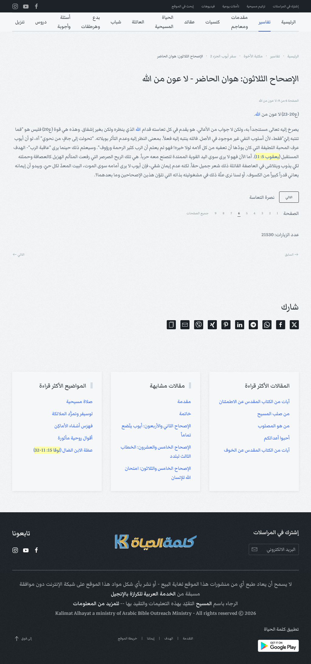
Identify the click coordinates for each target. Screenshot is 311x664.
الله (258, 114)
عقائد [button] (189, 21)
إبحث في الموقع (183, 6)
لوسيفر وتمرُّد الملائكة (72, 413)
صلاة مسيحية (79, 401)
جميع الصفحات (197, 213)
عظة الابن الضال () (63, 450)
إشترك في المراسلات (286, 6)
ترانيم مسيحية (256, 6)
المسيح (204, 604)
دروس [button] (41, 21)
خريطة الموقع (127, 638)
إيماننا (151, 638)
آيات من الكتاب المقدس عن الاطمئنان (254, 401)
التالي (288, 197)
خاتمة (185, 413)
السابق (289, 254)
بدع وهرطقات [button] (90, 22)
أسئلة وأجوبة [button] (63, 22)
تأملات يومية (230, 6)
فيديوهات (208, 6)
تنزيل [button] (20, 21)
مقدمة (184, 401)
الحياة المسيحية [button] (164, 22)
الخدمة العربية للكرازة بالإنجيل (143, 594)
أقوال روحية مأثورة (75, 438)
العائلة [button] (138, 21)
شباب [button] (116, 21)
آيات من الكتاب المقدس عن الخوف (257, 450)
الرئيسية (288, 21)
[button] (171, 324)
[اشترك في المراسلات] (254, 549)
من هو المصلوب (274, 425)
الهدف (168, 638)
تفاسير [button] (264, 21)
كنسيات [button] (212, 21)
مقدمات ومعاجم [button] (239, 22)
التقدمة (188, 638)
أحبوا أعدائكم (277, 438)
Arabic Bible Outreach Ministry (157, 613)
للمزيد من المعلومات (96, 604)
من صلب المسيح (273, 413)
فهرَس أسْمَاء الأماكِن (73, 425)
